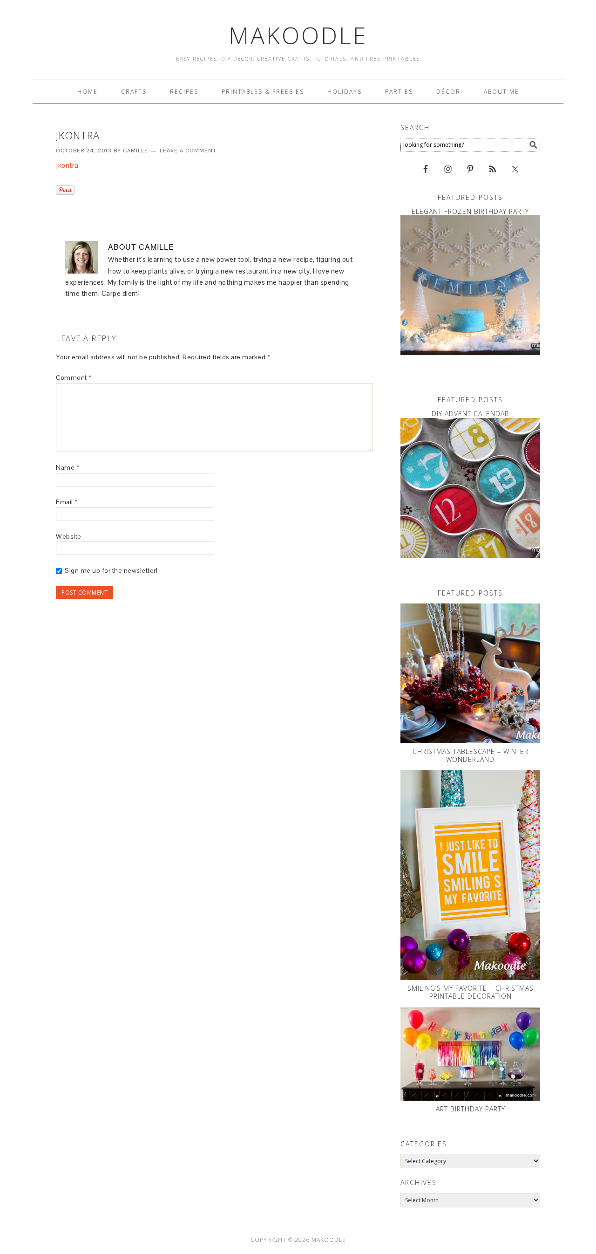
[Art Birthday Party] (470, 1054)
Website (68, 536)
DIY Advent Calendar (470, 413)
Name (67, 467)
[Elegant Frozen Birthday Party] (470, 285)
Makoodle (298, 35)
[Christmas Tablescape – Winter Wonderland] (470, 673)
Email (67, 502)
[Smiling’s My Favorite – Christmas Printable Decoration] (470, 875)
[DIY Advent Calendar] (470, 488)
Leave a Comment (188, 150)
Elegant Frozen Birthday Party (470, 211)
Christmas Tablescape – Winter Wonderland (470, 755)
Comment (74, 377)
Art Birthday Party (470, 1108)
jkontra (67, 165)
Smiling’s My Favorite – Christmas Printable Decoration (470, 992)
